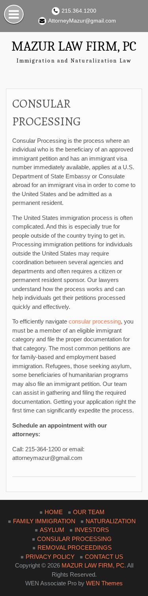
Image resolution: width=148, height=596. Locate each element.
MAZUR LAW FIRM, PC (74, 46)
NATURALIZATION (111, 521)
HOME (54, 512)
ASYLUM (52, 529)
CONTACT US (104, 556)
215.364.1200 (79, 11)
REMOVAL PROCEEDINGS (74, 547)
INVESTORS (92, 529)
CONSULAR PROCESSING (74, 538)
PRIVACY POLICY (50, 556)
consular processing (95, 321)
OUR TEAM (89, 512)
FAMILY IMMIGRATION (44, 521)
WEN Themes (104, 583)
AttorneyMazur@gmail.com (82, 20)
